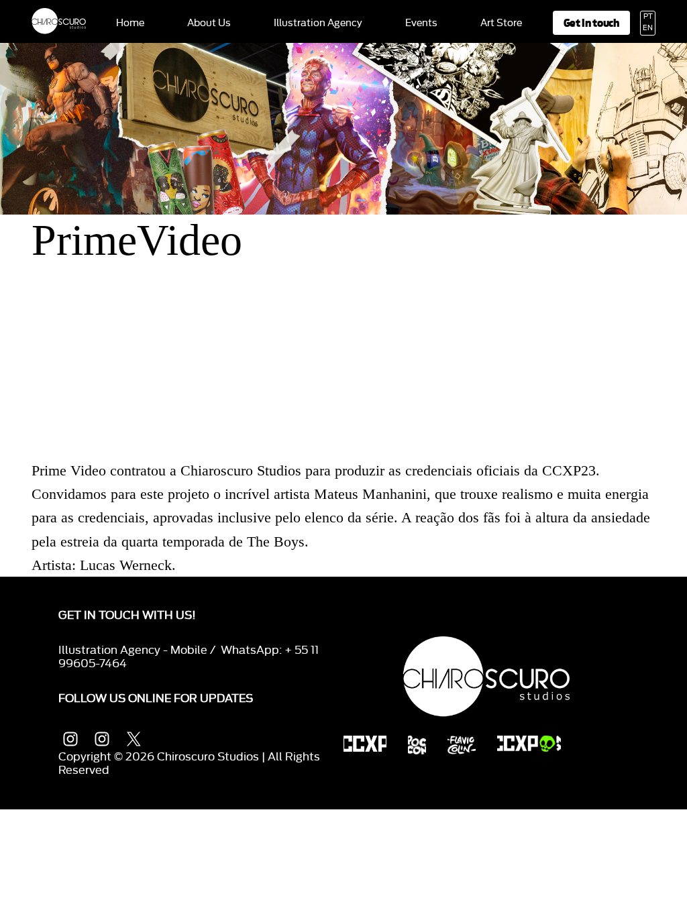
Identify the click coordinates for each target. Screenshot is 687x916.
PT (648, 17)
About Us (209, 23)
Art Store (501, 23)
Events (421, 23)
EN (648, 28)
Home (130, 23)
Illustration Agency (318, 23)
